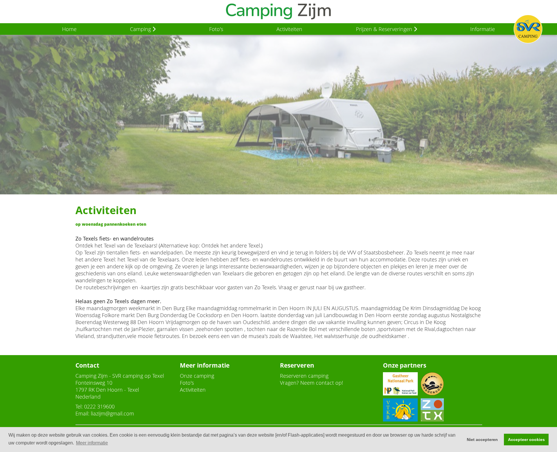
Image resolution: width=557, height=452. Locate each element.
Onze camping (197, 375)
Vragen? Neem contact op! (311, 382)
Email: (82, 413)
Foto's (216, 29)
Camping (141, 29)
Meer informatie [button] (92, 442)
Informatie (482, 29)
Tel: (79, 406)
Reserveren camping (304, 375)
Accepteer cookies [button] (526, 439)
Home (69, 29)
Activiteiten (289, 29)
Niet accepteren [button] (482, 439)
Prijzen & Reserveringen (385, 29)
